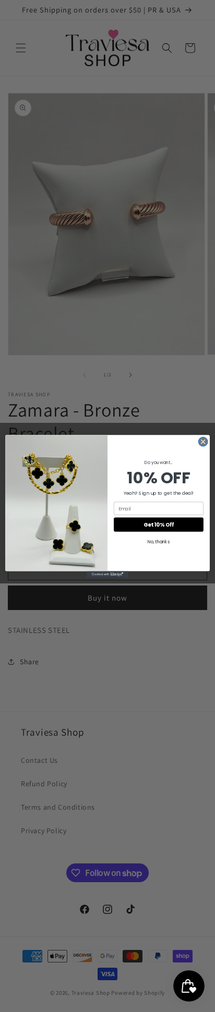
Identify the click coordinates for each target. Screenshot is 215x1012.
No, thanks (158, 542)
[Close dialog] (203, 441)
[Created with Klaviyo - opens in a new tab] (107, 574)
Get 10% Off (159, 524)
